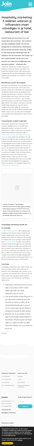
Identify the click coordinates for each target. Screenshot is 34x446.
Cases (19, 379)
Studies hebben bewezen (9, 231)
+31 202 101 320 (6, 410)
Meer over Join (22, 373)
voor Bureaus (5, 382)
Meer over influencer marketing (24, 386)
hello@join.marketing (8, 413)
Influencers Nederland (8, 426)
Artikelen (20, 376)
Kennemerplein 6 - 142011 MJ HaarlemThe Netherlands (7, 403)
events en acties (10, 242)
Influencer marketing (8, 373)
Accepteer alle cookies (7, 443)
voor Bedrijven (5, 376)
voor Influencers (6, 379)
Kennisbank (21, 382)
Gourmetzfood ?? (17, 218)
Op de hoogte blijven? (25, 397)
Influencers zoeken (7, 423)
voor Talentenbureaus (8, 385)
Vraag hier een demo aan (10, 165)
